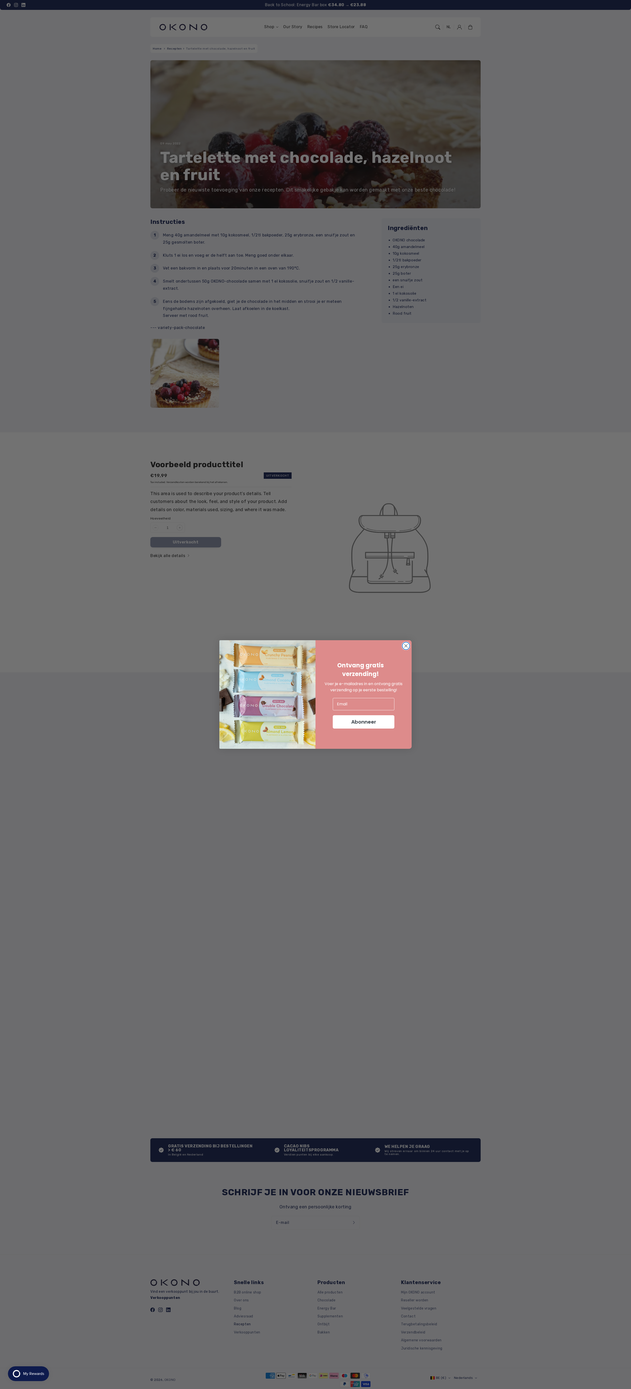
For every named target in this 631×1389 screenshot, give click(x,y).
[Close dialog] (406, 646)
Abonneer (363, 721)
